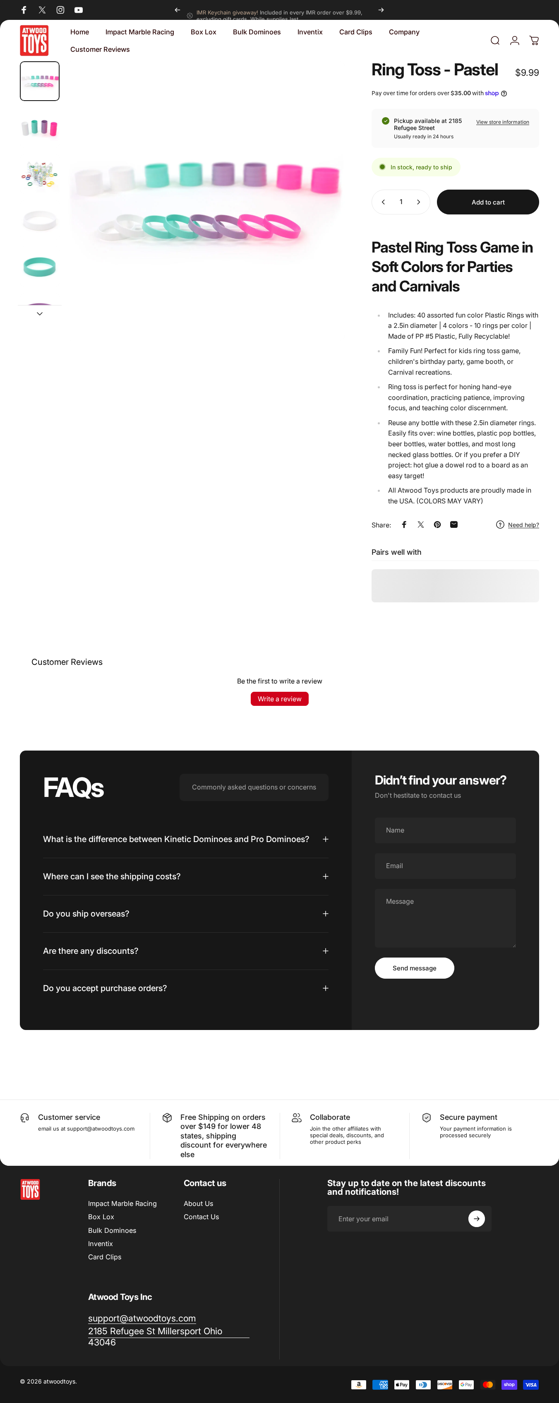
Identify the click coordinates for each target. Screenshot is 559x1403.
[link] (169, 1337)
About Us (198, 1203)
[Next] (381, 10)
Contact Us (201, 1217)
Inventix (100, 1243)
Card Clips (104, 1257)
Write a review (280, 699)
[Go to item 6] (40, 313)
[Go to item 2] (40, 127)
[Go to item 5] (40, 266)
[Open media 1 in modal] (205, 200)
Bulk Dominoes (112, 1230)
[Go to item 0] (40, 81)
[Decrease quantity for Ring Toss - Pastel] (381, 202)
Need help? (523, 524)
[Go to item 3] (40, 174)
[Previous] (177, 10)
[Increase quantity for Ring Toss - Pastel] (420, 202)
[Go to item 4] (40, 220)
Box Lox (101, 1217)
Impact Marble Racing (122, 1203)
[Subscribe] (476, 1218)
